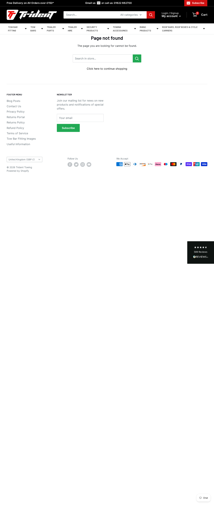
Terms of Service (17, 133)
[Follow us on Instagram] (82, 164)
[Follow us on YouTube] (89, 164)
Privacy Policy (16, 111)
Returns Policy (16, 122)
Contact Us (14, 106)
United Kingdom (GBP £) (22, 159)
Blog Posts (13, 101)
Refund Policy (15, 128)
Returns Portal (16, 117)
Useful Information (18, 144)
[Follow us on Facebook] (70, 164)
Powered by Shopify (18, 170)
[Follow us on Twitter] (76, 164)
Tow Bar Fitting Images (21, 138)
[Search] (151, 15)
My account (170, 16)
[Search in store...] (137, 58)
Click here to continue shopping (107, 68)
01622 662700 (123, 3)
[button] (200, 252)
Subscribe (198, 3)
